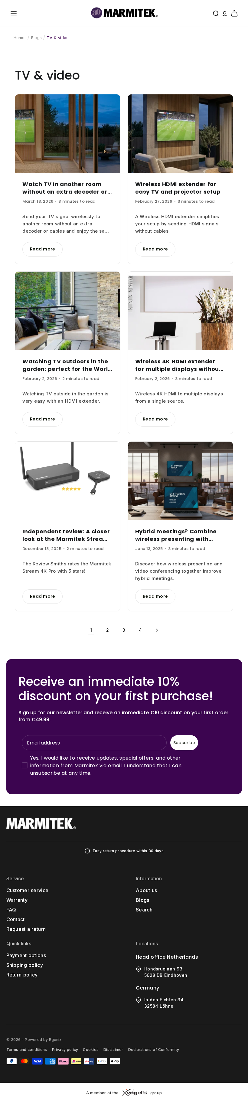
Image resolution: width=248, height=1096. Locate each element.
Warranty (17, 900)
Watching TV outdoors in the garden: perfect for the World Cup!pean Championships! (67, 365)
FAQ (11, 909)
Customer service (27, 890)
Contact (15, 919)
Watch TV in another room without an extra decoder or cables (64, 187)
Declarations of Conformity (153, 1049)
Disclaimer (113, 1049)
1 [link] (91, 630)
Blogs (36, 37)
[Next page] (156, 630)
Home (19, 37)
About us (146, 890)
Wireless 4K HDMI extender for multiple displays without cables (178, 365)
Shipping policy (24, 965)
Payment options (26, 955)
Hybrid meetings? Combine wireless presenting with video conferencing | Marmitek (176, 535)
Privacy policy (65, 1049)
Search (144, 909)
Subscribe (184, 743)
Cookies (91, 1049)
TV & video (58, 37)
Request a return (26, 929)
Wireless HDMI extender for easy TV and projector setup (177, 187)
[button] (14, 13)
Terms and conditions (26, 1049)
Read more (42, 249)
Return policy (22, 974)
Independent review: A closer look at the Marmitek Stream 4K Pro (66, 535)
